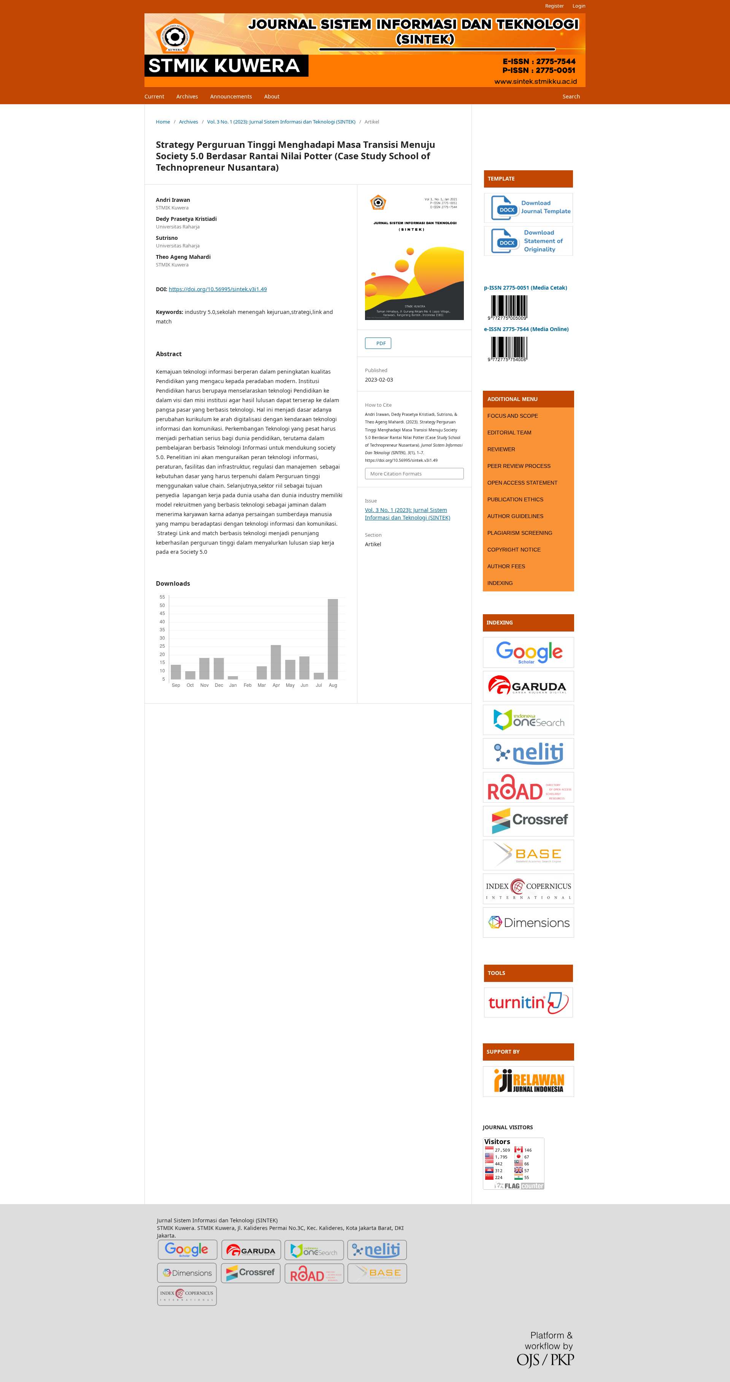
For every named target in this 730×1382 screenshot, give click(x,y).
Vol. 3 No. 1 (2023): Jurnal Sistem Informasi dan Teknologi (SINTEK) (281, 121)
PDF (380, 343)
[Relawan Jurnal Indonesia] (528, 1094)
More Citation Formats (396, 473)
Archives (187, 96)
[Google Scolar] (528, 665)
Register (554, 5)
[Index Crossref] (528, 834)
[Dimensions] (528, 935)
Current (154, 96)
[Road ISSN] (528, 800)
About (271, 96)
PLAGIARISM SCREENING (519, 533)
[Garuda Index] (528, 699)
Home (163, 121)
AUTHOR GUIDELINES (515, 516)
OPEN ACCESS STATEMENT (522, 483)
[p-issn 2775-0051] (507, 321)
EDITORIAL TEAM (509, 432)
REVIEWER (501, 449)
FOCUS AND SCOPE (512, 416)
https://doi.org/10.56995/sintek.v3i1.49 (218, 289)
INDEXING (500, 583)
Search (570, 96)
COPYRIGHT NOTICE (514, 550)
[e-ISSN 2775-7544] (507, 362)
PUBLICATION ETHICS (515, 499)
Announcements (231, 96)
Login (579, 5)
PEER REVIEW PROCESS (519, 466)
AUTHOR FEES (506, 566)
